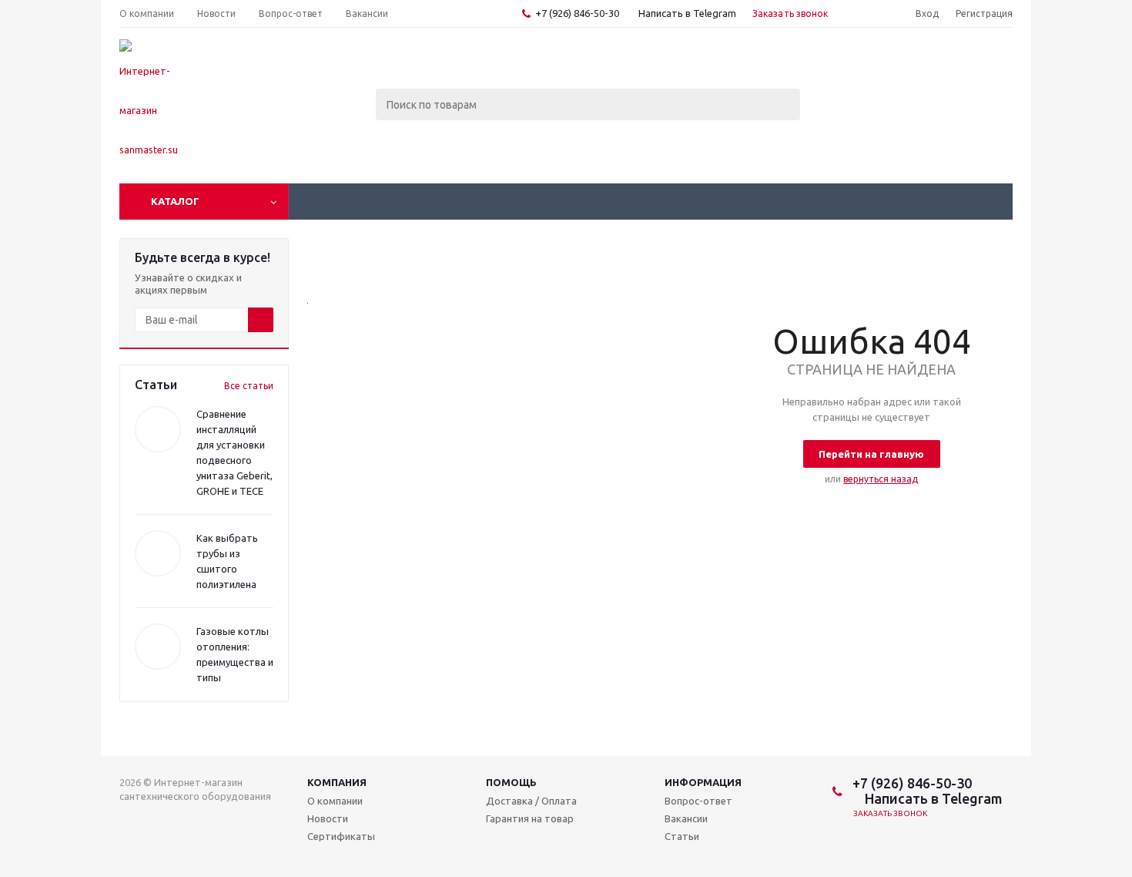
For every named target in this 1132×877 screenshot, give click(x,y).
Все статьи (248, 386)
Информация (703, 782)
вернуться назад (880, 479)
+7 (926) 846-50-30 (577, 13)
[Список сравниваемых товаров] (843, 66)
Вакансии (686, 818)
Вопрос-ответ (698, 800)
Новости (327, 818)
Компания (337, 782)
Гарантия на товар (530, 818)
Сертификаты (341, 836)
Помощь (511, 782)
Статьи (682, 836)
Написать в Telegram (686, 13)
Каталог (175, 201)
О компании (335, 800)
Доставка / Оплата (531, 800)
